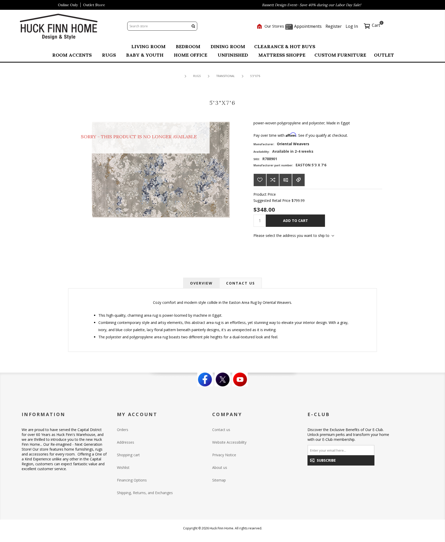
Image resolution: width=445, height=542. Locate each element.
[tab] (201, 283)
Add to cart (295, 220)
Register (334, 26)
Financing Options (132, 480)
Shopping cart (128, 454)
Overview (201, 283)
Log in (352, 26)
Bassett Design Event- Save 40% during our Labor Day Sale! (302, 5)
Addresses (125, 442)
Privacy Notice (224, 454)
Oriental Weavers (293, 143)
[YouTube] (240, 379)
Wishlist (123, 467)
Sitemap (219, 480)
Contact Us (240, 283)
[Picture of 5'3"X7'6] (161, 169)
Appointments (307, 26)
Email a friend (285, 180)
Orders (122, 429)
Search (193, 26)
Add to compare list (273, 180)
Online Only (68, 5)
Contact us (221, 429)
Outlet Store (94, 5)
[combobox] (158, 26)
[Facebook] (205, 379)
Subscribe (326, 460)
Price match (298, 180)
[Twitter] (222, 379)
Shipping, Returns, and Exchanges (145, 492)
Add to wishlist (260, 180)
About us (219, 467)
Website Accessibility (229, 442)
